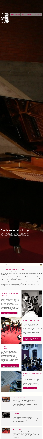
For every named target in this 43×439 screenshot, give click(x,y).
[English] (41, 265)
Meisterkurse (30, 14)
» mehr (14, 408)
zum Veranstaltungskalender (9, 365)
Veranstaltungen (15, 14)
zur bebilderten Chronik (9, 313)
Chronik (23, 14)
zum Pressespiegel (30, 388)
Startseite (10, 264)
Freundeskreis (38, 14)
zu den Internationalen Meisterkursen (31, 338)
